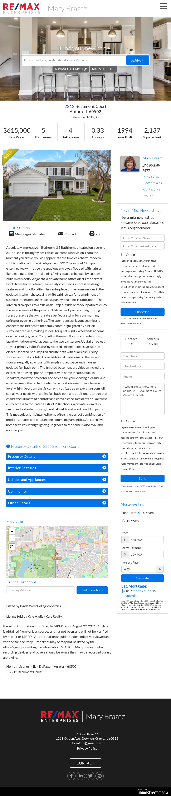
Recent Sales (152, 183)
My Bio (148, 196)
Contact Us (131, 341)
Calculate (142, 578)
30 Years (147, 513)
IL (34, 666)
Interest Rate (130, 562)
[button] (137, 60)
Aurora (59, 666)
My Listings (151, 176)
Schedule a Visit (153, 341)
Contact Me (152, 189)
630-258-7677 (87, 734)
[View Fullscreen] (12, 547)
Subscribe (142, 312)
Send (142, 478)
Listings (24, 666)
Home (10, 666)
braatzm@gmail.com (87, 743)
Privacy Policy (128, 302)
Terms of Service (135, 491)
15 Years (132, 521)
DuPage (44, 666)
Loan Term (128, 513)
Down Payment (131, 547)
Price (125, 533)
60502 (72, 666)
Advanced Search (69, 69)
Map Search (101, 69)
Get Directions (92, 590)
